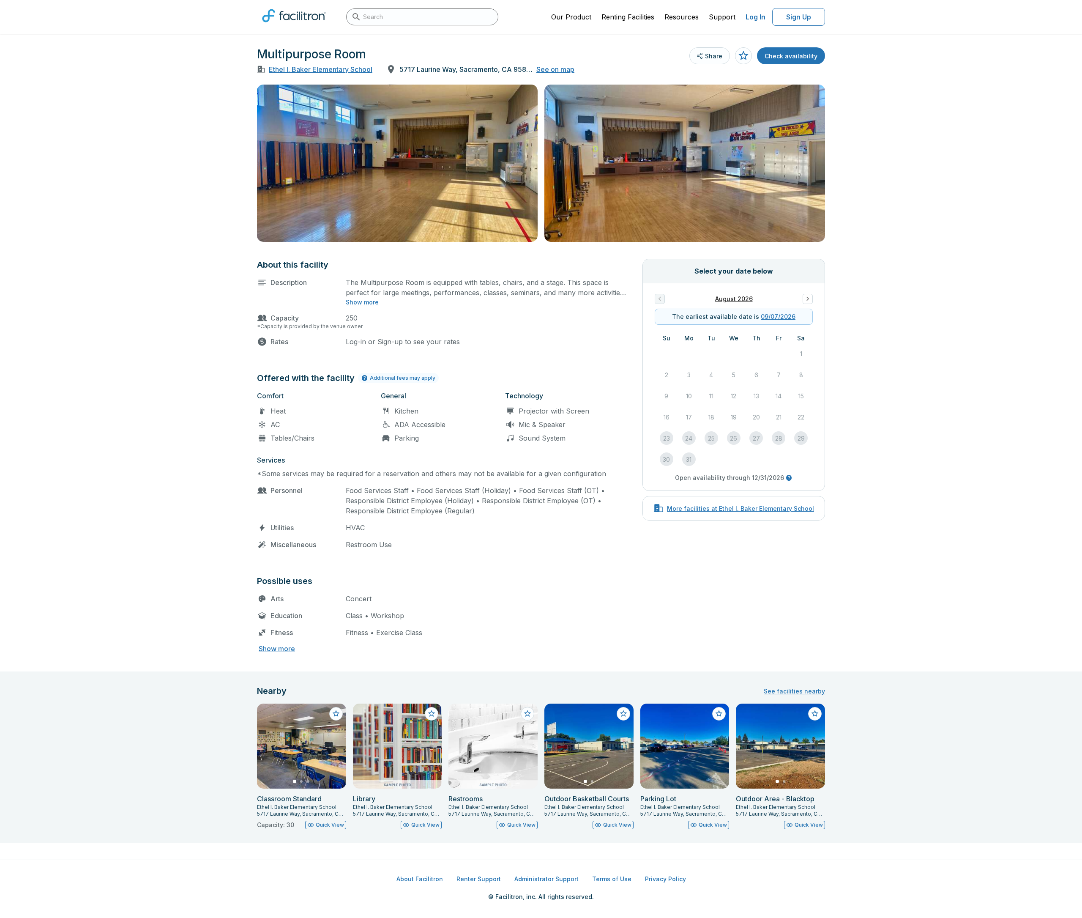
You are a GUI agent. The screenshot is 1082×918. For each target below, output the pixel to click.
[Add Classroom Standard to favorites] (336, 714)
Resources (681, 17)
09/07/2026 (778, 316)
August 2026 (734, 298)
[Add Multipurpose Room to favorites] (743, 55)
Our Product (571, 17)
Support (722, 17)
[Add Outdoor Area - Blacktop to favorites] (815, 714)
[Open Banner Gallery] (397, 163)
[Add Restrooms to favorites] (527, 714)
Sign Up (798, 17)
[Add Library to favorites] (431, 714)
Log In (755, 17)
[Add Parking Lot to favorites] (719, 714)
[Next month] (808, 299)
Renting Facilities (627, 17)
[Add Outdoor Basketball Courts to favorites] (623, 714)
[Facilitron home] (294, 25)
